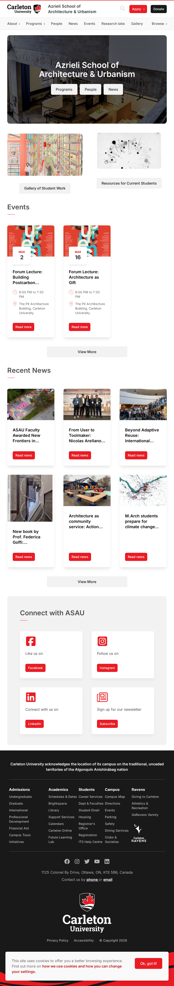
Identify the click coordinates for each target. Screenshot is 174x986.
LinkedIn (34, 724)
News (113, 89)
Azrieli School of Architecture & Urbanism (72, 9)
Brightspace (57, 803)
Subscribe (107, 724)
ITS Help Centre (90, 842)
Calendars (56, 824)
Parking (110, 817)
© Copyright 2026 (113, 940)
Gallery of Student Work (44, 188)
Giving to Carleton (145, 797)
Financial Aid (19, 828)
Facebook (35, 668)
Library (53, 810)
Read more (23, 327)
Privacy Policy (57, 940)
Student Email (89, 810)
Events (110, 810)
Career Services (91, 797)
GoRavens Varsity (145, 815)
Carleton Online (60, 830)
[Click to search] (122, 9)
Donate (158, 9)
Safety (110, 824)
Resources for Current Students (129, 183)
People (91, 89)
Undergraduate (20, 797)
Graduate (16, 803)
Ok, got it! (148, 963)
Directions (112, 803)
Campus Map (115, 797)
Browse (158, 23)
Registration (88, 835)
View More (87, 351)
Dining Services (117, 830)
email (107, 879)
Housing (85, 817)
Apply (136, 9)
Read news (25, 456)
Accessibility (84, 940)
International (18, 810)
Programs (64, 89)
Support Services (61, 817)
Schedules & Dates (62, 797)
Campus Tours (20, 835)
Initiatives (16, 842)
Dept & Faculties (91, 803)
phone (93, 879)
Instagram (107, 668)
